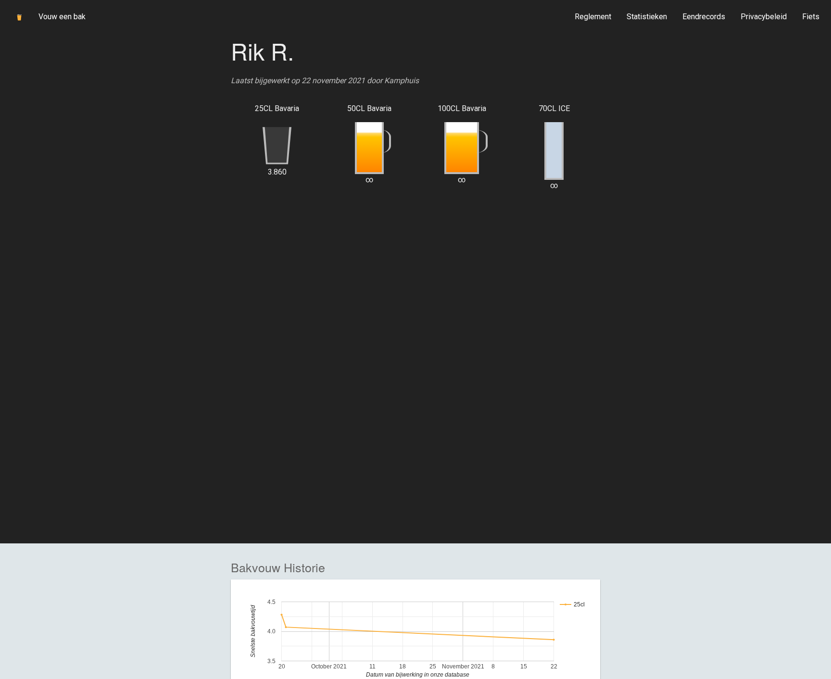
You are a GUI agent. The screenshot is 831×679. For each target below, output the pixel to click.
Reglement (593, 16)
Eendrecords (703, 16)
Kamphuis (401, 80)
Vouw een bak (62, 16)
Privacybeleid (764, 16)
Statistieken (647, 16)
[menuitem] (593, 17)
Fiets (810, 16)
